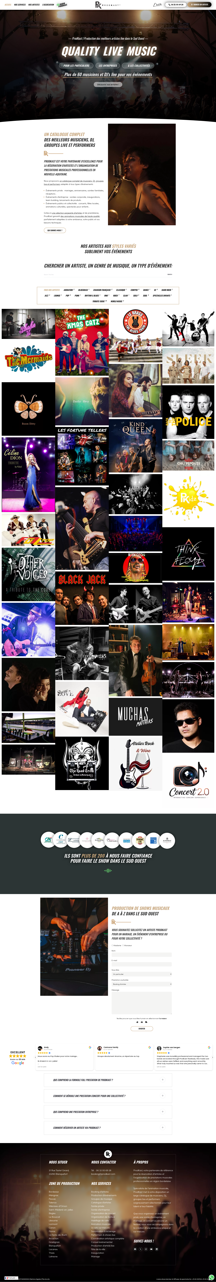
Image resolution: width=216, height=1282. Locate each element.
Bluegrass (83, 289)
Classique (121, 289)
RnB (106, 295)
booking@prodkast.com (103, 1173)
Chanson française (102, 289)
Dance (146, 289)
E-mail (114, 960)
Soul (146, 295)
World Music (117, 301)
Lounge (58, 295)
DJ (155, 289)
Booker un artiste (200, 4)
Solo (136, 295)
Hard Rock (166, 289)
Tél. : (93, 1170)
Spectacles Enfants (162, 295)
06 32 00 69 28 (177, 4)
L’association (48, 4)
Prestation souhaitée (120, 980)
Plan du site (46, 1279)
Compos (134, 289)
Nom (113, 950)
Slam (126, 295)
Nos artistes (33, 4)
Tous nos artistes (52, 289)
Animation (69, 289)
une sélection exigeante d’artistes (67, 213)
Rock (116, 295)
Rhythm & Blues (92, 295)
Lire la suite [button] (42, 1067)
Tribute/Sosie (99, 301)
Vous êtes (115, 970)
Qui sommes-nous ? (54, 230)
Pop (68, 295)
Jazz (47, 295)
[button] (76, 65)
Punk (78, 295)
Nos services (19, 4)
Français (11, 1278)
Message (115, 990)
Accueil (7, 4)
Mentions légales (35, 1279)
